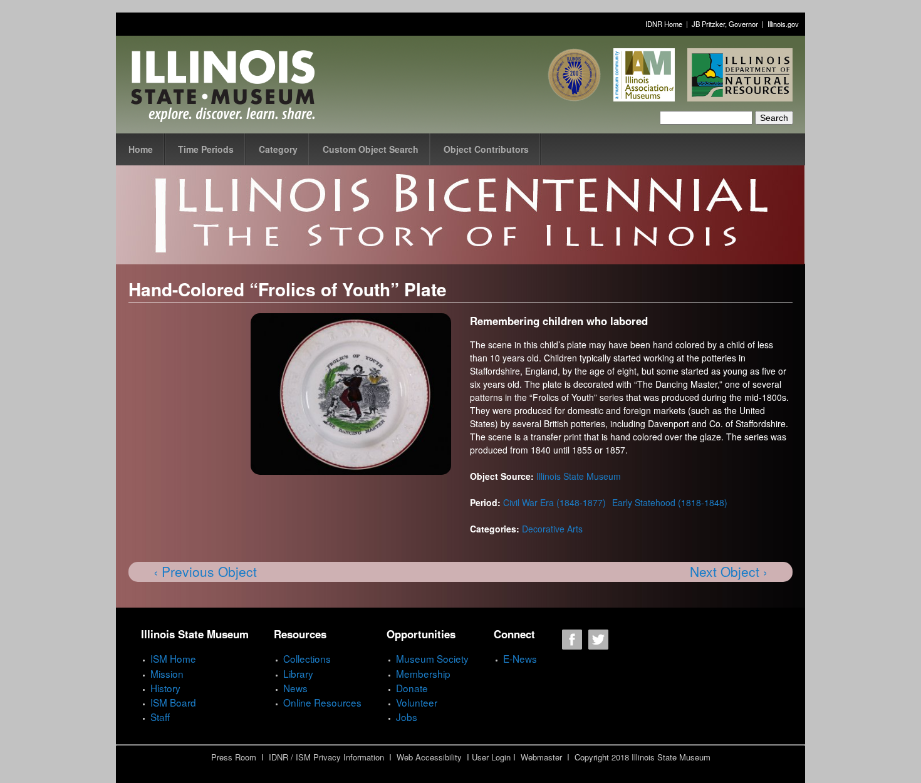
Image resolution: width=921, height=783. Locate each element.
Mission (167, 673)
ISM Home (173, 658)
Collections (307, 658)
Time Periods (206, 149)
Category (278, 149)
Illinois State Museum (578, 476)
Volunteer (416, 702)
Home (140, 149)
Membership (423, 673)
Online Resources (322, 702)
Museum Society (432, 658)
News (295, 688)
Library (298, 673)
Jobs (406, 716)
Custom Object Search (371, 149)
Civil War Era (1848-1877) (554, 502)
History (165, 688)
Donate (412, 688)
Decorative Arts (552, 528)
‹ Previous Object (205, 571)
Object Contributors (486, 149)
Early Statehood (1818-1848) (669, 502)
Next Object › (729, 571)
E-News (520, 658)
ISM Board (173, 702)
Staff (160, 716)
